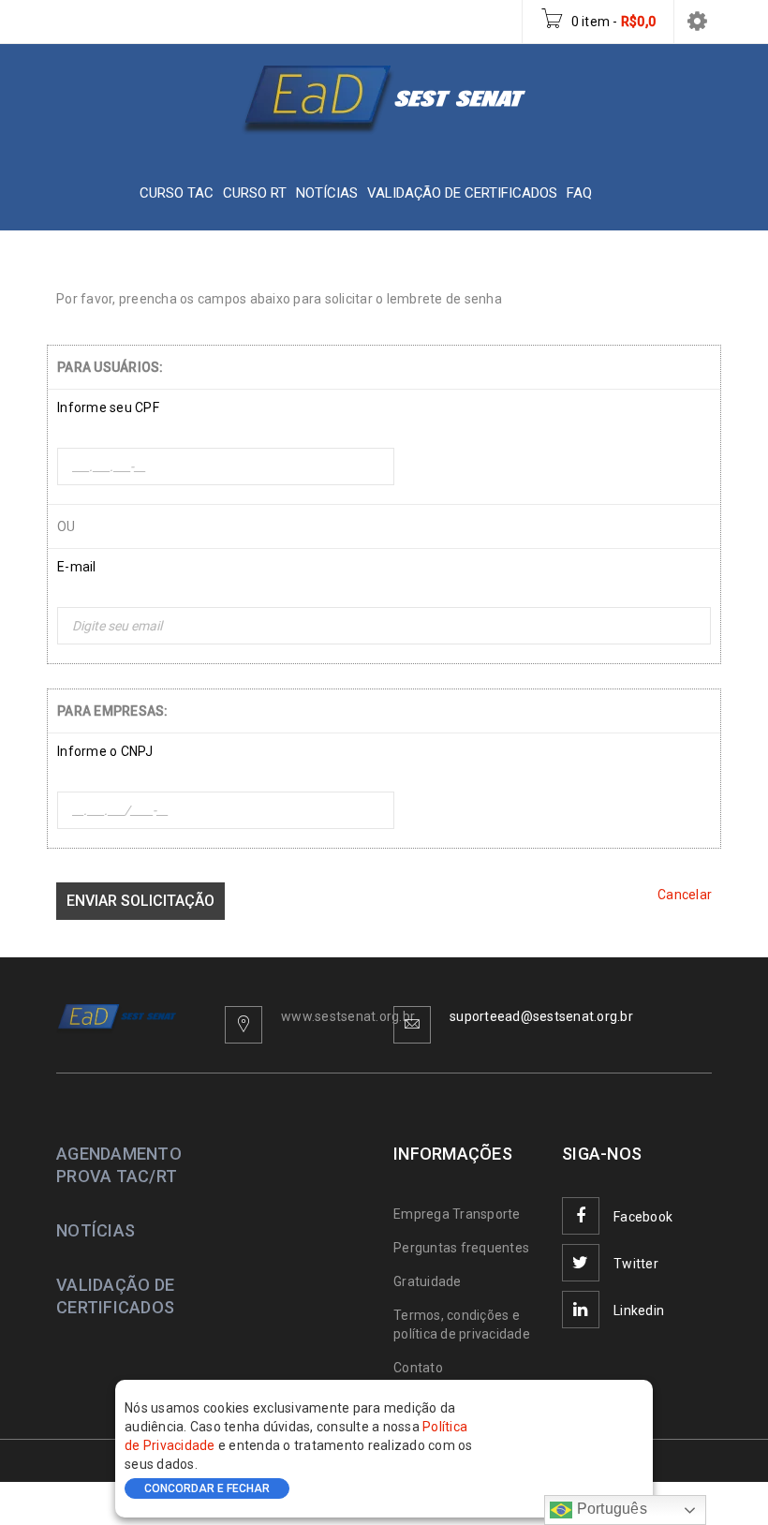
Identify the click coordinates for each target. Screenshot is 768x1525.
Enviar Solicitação (140, 901)
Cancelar (684, 894)
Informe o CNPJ (105, 751)
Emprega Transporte (457, 1214)
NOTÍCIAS (95, 1230)
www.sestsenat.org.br (348, 1016)
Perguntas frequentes (461, 1247)
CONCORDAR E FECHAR (207, 1488)
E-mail (76, 566)
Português (609, 1509)
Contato (418, 1367)
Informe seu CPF (108, 407)
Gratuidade (427, 1281)
